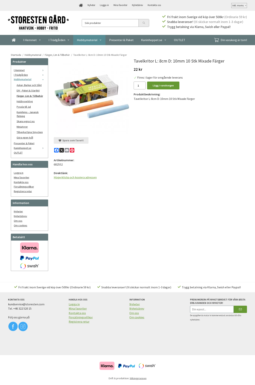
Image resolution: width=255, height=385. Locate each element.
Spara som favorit (72, 140)
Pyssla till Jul (24, 106)
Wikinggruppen (138, 378)
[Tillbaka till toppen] (242, 380)
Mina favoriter (120, 5)
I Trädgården (57, 40)
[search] (144, 23)
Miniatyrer (22, 126)
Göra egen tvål (25, 137)
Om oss (18, 220)
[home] (81, 5)
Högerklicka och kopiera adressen (75, 177)
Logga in (104, 5)
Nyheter (91, 5)
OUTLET (179, 40)
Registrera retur (23, 191)
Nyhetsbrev (137, 5)
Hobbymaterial (87, 40)
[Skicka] (240, 309)
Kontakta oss (154, 5)
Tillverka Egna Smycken (30, 132)
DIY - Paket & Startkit (28, 90)
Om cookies (20, 225)
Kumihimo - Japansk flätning (28, 114)
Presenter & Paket (121, 40)
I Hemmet (30, 40)
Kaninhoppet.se (151, 40)
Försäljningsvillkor (24, 186)
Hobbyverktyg (25, 101)
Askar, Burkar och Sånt (29, 85)
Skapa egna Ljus (26, 121)
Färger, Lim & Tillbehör (30, 96)
